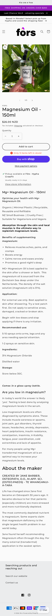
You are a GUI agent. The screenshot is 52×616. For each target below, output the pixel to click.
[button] (3, 31)
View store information (18, 184)
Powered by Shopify (30, 613)
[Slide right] (32, 100)
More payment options (26, 166)
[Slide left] (20, 100)
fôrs (21, 613)
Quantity (6, 130)
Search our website (16, 576)
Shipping (18, 126)
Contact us (12, 582)
